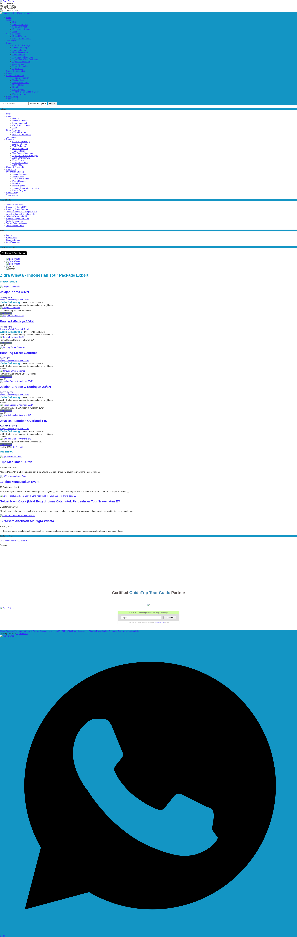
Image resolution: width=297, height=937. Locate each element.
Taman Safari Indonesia (16, 223)
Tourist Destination (20, 78)
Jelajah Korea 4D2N (15, 205)
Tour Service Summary (22, 57)
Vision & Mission (20, 24)
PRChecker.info (159, 622)
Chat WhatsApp (7, 541)
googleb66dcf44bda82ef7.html (64, 631)
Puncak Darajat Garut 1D (17, 219)
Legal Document (19, 27)
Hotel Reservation (20, 52)
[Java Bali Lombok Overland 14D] (15, 415)
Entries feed (11, 238)
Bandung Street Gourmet (17, 209)
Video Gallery (12, 99)
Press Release (19, 85)
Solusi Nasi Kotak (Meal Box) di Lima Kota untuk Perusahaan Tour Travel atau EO (60, 501)
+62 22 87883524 (22, 541)
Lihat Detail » (6, 313)
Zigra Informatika (20, 66)
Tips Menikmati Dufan (16, 462)
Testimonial (11, 41)
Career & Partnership (15, 71)
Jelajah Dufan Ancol (15, 225)
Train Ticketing (19, 50)
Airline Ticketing (19, 48)
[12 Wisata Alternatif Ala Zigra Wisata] (17, 515)
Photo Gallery (12, 96)
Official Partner (19, 36)
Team (14, 31)
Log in (9, 235)
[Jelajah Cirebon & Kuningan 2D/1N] (16, 381)
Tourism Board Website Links (25, 92)
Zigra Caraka (18, 64)
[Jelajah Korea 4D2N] (10, 286)
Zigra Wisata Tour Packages (25, 59)
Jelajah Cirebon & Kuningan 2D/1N (21, 212)
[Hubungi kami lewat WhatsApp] (148, 933)
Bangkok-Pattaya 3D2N (16, 207)
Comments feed (13, 240)
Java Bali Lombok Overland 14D (20, 214)
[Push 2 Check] (7, 608)
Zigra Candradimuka (21, 61)
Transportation (18, 55)
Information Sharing (15, 75)
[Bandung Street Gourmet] (12, 347)
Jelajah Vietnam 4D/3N (16, 216)
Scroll (2, 936)
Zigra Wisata (22, 633)
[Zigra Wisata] (7, 1)
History (15, 22)
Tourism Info (18, 80)
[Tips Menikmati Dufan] (11, 456)
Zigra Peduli (17, 68)
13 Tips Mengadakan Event (19, 481)
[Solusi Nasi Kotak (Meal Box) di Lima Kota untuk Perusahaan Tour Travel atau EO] (38, 496)
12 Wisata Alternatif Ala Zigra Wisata (27, 521)
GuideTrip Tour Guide (149, 592)
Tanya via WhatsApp (9, 300)
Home (8, 17)
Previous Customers (21, 38)
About (8, 20)
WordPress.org (12, 242)
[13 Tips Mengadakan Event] (13, 476)
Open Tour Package (21, 45)
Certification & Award (21, 29)
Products (10, 43)
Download (16, 87)
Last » (22, 447)
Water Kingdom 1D (14, 221)
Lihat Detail (24, 300)
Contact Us (11, 73)
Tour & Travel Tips (20, 82)
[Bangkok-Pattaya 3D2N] (12, 315)
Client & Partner (13, 34)
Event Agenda (18, 89)
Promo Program (19, 94)
